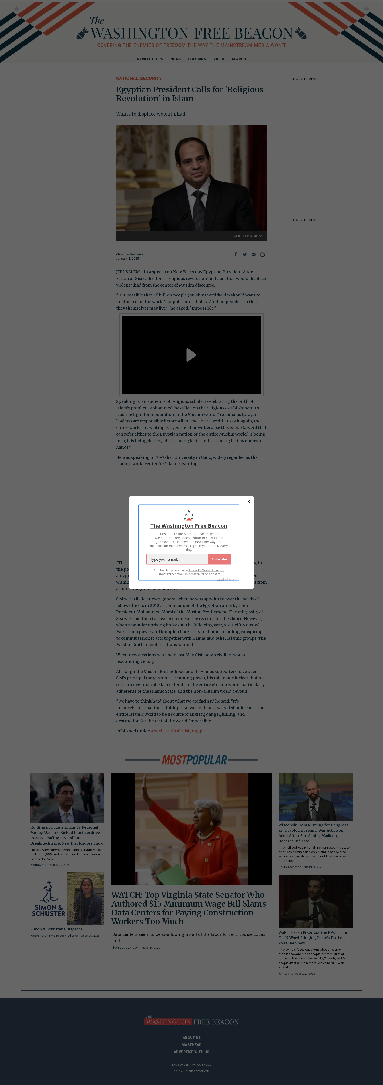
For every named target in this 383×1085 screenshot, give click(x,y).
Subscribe (219, 559)
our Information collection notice (200, 574)
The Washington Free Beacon (188, 525)
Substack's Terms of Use (203, 570)
